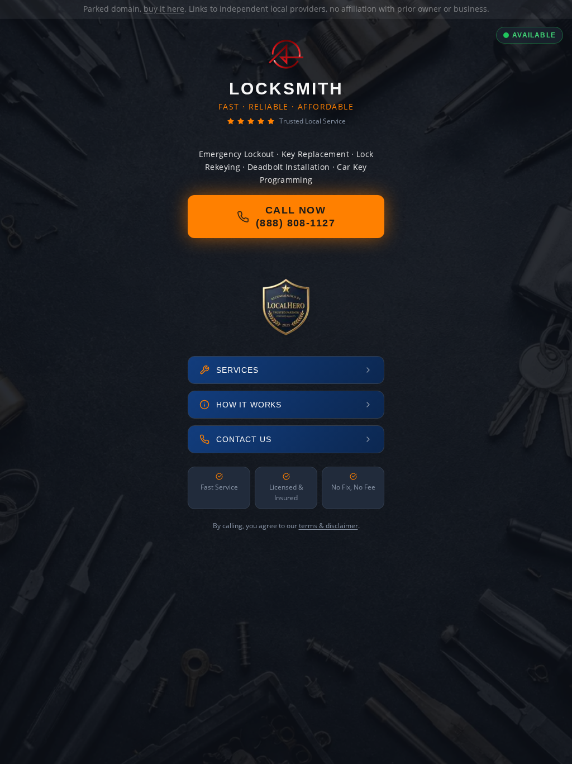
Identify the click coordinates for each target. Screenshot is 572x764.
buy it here (164, 8)
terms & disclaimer (328, 525)
